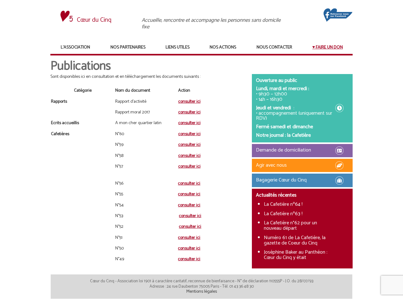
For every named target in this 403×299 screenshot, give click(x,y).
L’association (75, 47)
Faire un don (329, 47)
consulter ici (189, 101)
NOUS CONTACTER (274, 47)
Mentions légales (201, 291)
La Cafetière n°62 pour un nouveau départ (290, 226)
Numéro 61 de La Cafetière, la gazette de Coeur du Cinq (295, 240)
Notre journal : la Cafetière (283, 135)
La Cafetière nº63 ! (283, 214)
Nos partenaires (128, 47)
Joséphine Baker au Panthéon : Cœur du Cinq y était (295, 255)
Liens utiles (178, 47)
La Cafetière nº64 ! (283, 204)
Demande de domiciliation (283, 150)
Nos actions (223, 47)
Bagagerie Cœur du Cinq (281, 180)
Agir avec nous (271, 165)
